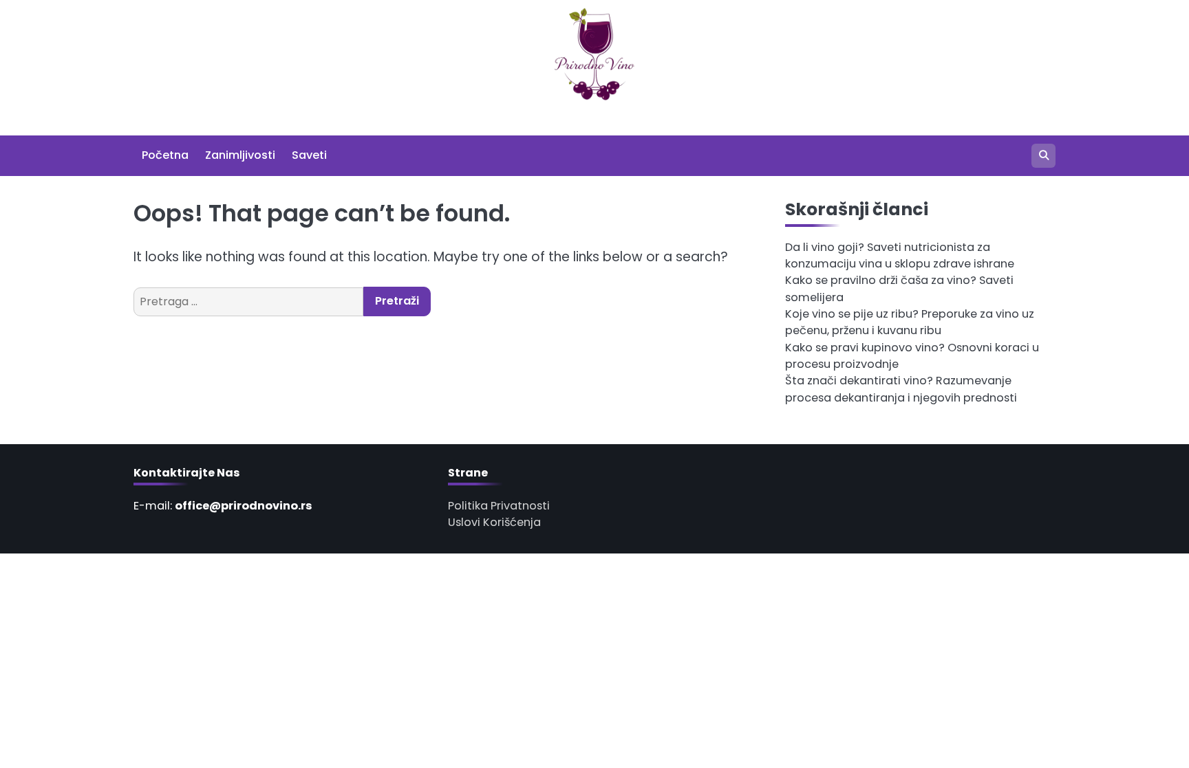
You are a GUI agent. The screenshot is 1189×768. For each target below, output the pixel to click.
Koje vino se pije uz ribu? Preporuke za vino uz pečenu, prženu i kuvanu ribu (909, 322)
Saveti (309, 155)
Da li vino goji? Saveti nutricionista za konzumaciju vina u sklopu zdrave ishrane (899, 255)
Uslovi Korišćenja (494, 522)
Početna (165, 155)
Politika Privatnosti (499, 506)
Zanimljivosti (240, 155)
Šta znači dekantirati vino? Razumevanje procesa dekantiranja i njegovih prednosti (901, 389)
